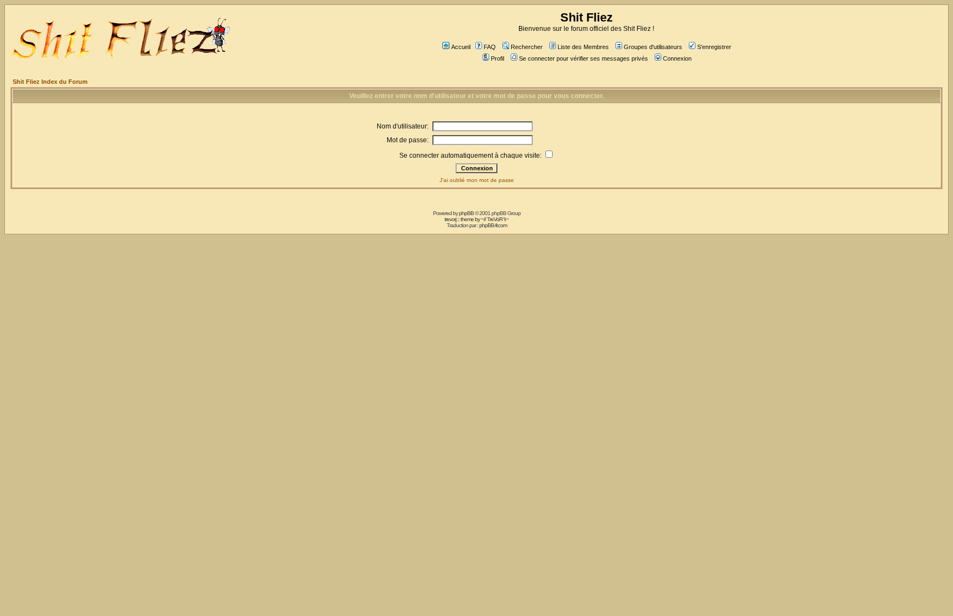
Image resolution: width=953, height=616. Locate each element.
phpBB (466, 213)
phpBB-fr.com (493, 225)
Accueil (460, 47)
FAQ (490, 47)
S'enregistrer (714, 47)
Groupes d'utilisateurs (653, 47)
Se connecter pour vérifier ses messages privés (583, 58)
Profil (497, 58)
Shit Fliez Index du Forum (50, 81)
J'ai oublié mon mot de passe (477, 180)
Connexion (677, 58)
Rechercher (527, 47)
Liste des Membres (583, 47)
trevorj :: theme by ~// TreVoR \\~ (476, 219)
